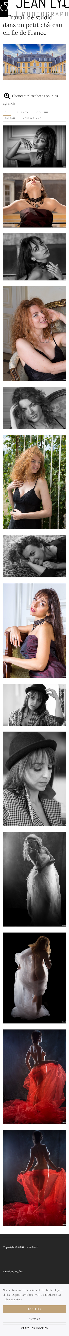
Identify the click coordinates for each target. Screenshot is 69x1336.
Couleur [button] (42, 112)
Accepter (35, 1309)
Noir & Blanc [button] (32, 118)
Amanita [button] (23, 112)
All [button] (7, 112)
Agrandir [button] (34, 146)
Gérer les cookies (34, 1328)
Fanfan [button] (10, 118)
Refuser (34, 1318)
